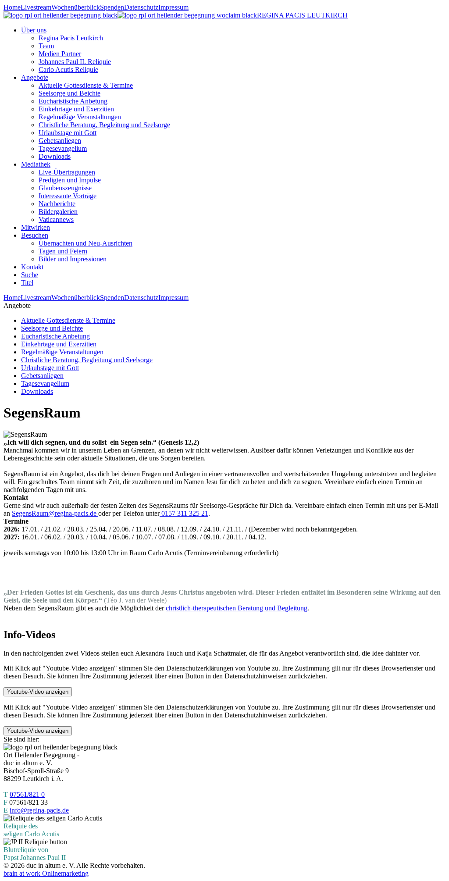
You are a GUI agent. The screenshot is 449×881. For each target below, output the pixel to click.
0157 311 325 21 (184, 513)
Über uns (33, 30)
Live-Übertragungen (67, 172)
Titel (27, 282)
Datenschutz (141, 7)
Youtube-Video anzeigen (37, 691)
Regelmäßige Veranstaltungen (80, 117)
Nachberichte (57, 203)
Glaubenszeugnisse (65, 188)
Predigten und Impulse (70, 180)
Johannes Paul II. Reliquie (75, 61)
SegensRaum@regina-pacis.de (55, 513)
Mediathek (35, 164)
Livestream (36, 7)
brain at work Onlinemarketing (46, 873)
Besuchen (34, 235)
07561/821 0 (27, 794)
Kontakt (32, 267)
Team (46, 46)
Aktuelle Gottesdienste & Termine (86, 85)
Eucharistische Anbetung (73, 101)
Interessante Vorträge (67, 196)
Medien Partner (60, 53)
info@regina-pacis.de (39, 810)
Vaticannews (56, 219)
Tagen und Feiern (63, 251)
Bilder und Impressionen (73, 259)
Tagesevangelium (63, 148)
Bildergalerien (58, 211)
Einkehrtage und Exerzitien (76, 109)
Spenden (112, 7)
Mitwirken (35, 227)
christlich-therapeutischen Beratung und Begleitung (236, 608)
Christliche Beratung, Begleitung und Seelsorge (104, 124)
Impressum (173, 7)
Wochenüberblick (75, 7)
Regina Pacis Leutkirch (71, 38)
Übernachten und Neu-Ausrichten (85, 243)
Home (12, 7)
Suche (29, 274)
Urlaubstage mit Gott (67, 132)
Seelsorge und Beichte (69, 93)
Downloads (55, 156)
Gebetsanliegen (60, 140)
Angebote (34, 77)
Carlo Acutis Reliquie (68, 69)
